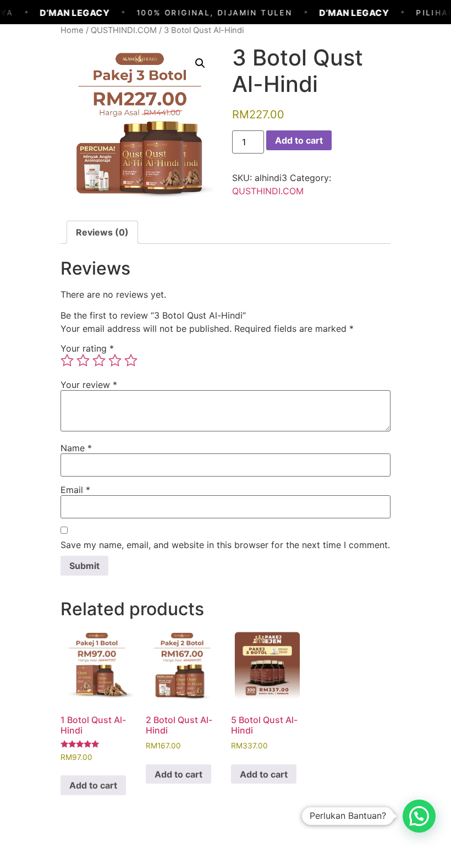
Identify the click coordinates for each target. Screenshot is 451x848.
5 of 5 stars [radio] (131, 360)
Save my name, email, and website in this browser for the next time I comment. (225, 544)
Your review (89, 384)
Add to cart (299, 140)
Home (72, 30)
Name (76, 448)
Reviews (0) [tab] (102, 232)
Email (75, 489)
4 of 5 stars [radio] (115, 360)
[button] (200, 63)
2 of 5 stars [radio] (83, 360)
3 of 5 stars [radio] (99, 360)
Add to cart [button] (93, 785)
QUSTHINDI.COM (124, 30)
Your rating (87, 348)
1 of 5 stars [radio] (67, 360)
